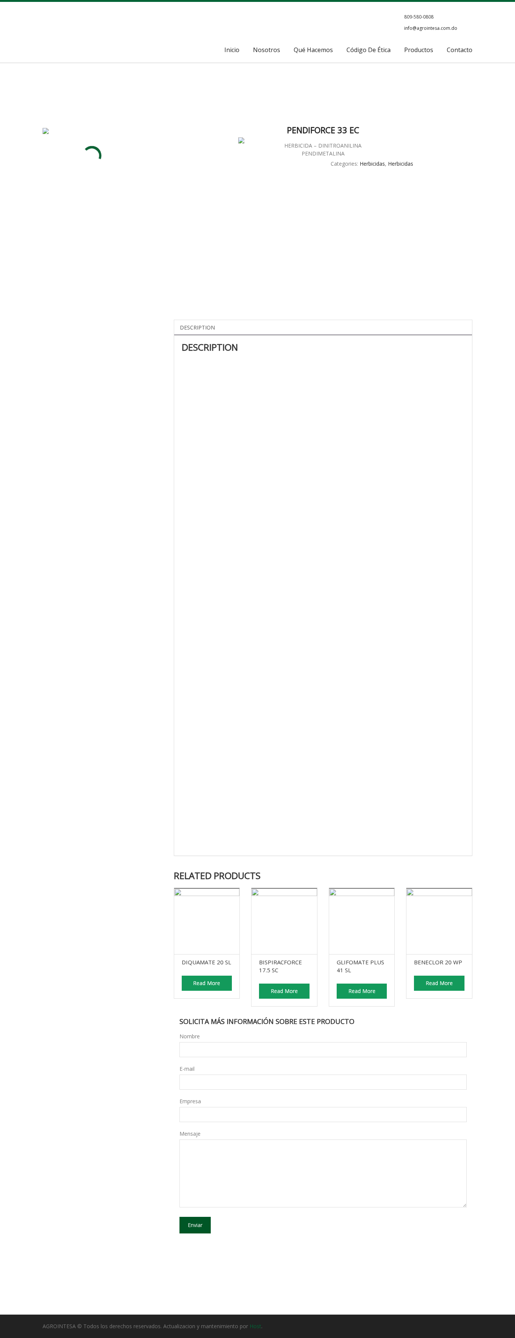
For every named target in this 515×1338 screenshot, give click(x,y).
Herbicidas (372, 163)
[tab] (197, 327)
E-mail (187, 1068)
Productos (418, 50)
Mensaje (190, 1133)
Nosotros (266, 50)
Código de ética (368, 50)
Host (255, 1326)
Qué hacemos (313, 50)
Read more (206, 983)
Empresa (190, 1101)
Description (197, 327)
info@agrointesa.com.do (430, 28)
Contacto (459, 50)
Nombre (189, 1036)
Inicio (231, 50)
